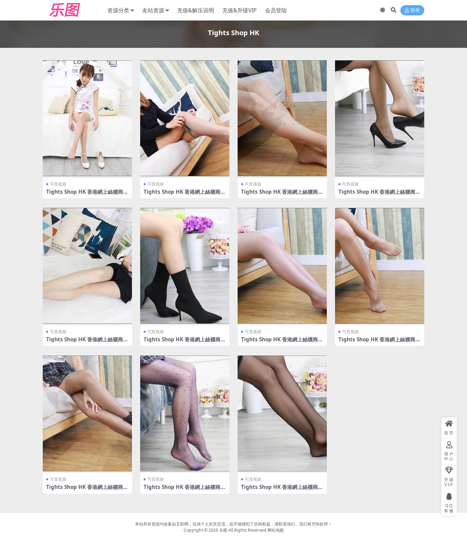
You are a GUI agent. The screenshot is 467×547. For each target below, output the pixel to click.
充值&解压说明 (195, 10)
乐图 (223, 530)
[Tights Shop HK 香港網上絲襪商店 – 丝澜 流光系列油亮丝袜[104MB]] (379, 265)
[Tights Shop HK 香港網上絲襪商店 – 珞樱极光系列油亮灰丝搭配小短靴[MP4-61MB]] (87, 413)
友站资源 (153, 10)
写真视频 (58, 184)
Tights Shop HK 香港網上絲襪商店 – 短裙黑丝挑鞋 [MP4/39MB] (379, 194)
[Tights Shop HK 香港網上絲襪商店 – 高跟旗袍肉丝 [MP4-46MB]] (87, 118)
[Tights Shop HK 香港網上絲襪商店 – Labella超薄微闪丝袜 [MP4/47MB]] (87, 265)
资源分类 (118, 10)
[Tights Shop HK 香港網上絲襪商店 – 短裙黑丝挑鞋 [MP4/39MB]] (379, 118)
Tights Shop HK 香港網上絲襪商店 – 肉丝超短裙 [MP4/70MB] (282, 194)
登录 (415, 10)
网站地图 (275, 530)
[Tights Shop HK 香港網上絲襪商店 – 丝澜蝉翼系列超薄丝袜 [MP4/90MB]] (184, 118)
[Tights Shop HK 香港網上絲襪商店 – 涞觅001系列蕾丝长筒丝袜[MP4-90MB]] (282, 413)
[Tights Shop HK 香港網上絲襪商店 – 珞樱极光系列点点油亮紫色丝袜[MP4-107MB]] (184, 413)
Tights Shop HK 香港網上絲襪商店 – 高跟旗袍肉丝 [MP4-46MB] (87, 194)
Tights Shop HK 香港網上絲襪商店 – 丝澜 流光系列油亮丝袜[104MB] (379, 342)
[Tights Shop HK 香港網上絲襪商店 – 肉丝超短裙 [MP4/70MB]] (282, 118)
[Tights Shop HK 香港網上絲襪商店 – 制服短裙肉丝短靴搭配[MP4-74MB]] (184, 265)
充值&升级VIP (239, 10)
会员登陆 (276, 10)
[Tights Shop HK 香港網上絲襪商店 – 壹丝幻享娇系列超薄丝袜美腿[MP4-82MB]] (282, 265)
